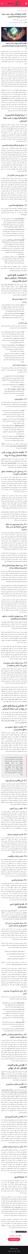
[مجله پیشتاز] (14, 3)
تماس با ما (14, 1251)
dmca (19, 1251)
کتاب (18, 10)
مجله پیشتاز (22, 10)
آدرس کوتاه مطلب (14, 1239)
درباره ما (9, 1251)
